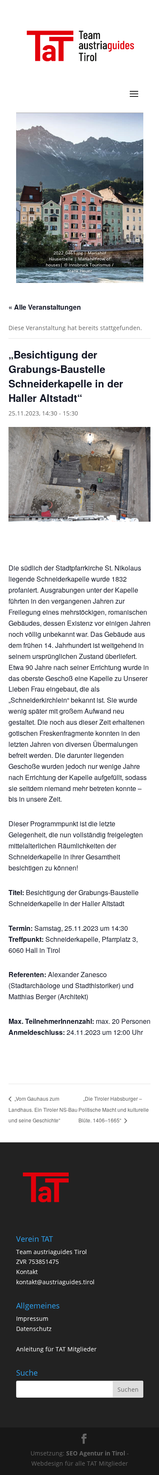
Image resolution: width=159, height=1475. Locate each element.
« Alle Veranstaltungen (44, 307)
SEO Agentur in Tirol (95, 1453)
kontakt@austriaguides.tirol (55, 1282)
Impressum (32, 1318)
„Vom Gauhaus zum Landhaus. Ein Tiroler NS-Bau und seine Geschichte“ (43, 1109)
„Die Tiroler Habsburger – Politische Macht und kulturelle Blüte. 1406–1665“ (113, 1109)
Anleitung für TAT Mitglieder (56, 1349)
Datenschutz (34, 1329)
